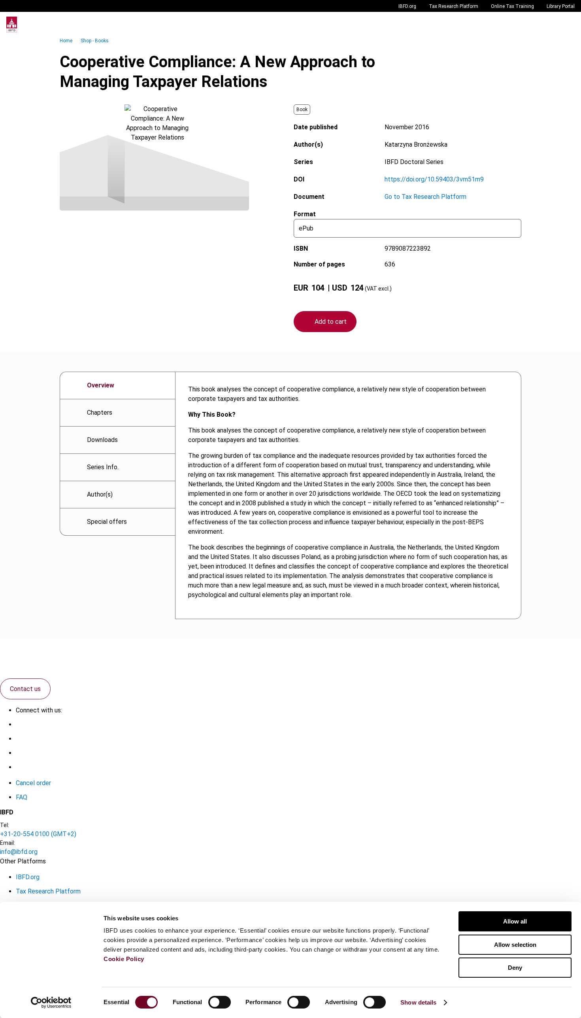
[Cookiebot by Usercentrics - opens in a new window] (51, 1003)
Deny (515, 967)
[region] (348, 495)
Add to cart (331, 321)
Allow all (515, 921)
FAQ (21, 797)
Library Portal (561, 6)
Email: (7, 843)
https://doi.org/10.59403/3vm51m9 (434, 179)
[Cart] (551, 24)
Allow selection (515, 944)
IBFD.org (407, 6)
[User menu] (567, 24)
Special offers (107, 521)
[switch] (219, 1002)
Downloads (102, 440)
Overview (100, 385)
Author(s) (100, 494)
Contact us (25, 689)
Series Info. (103, 467)
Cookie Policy (124, 959)
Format (305, 214)
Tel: (4, 825)
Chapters (99, 412)
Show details (418, 1002)
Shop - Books (95, 40)
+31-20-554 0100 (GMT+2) (38, 834)
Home (66, 40)
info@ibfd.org (19, 852)
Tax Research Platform (453, 6)
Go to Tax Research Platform (425, 196)
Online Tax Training (512, 6)
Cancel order (33, 783)
